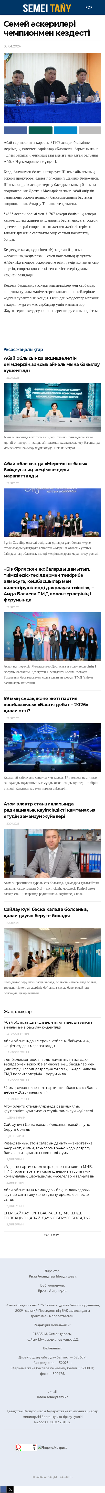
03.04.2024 (12, 46)
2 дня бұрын (15, 1159)
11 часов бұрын (17, 1033)
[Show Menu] (6, 7)
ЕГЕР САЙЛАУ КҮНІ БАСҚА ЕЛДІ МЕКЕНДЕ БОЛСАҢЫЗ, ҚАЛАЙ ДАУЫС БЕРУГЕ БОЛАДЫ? (47, 1215)
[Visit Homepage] (46, 7)
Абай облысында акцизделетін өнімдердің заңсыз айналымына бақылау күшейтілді (52, 364)
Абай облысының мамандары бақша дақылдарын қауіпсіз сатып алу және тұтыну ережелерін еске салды (47, 1195)
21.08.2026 (12, 377)
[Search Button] (99, 7)
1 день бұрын (15, 1117)
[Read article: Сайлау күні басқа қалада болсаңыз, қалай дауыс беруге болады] (52, 952)
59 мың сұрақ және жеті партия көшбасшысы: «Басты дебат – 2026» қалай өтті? (46, 704)
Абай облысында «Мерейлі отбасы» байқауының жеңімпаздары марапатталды (45, 470)
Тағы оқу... (52, 1235)
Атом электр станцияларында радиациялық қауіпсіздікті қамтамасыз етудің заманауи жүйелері (49, 810)
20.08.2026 (12, 823)
